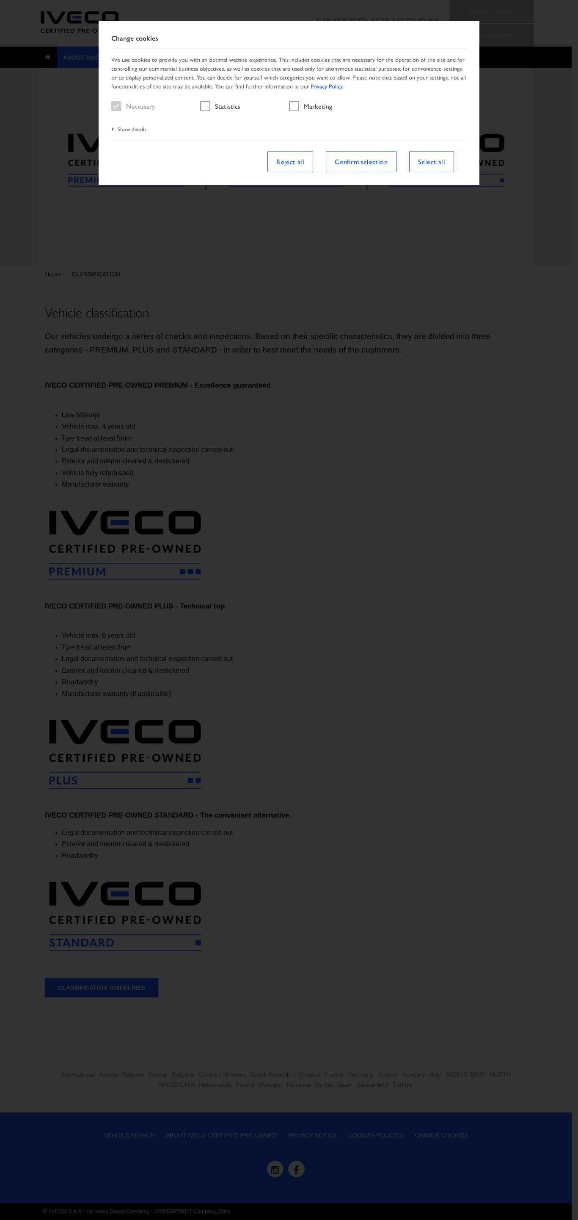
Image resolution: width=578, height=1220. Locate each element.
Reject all (290, 161)
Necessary (140, 106)
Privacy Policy (326, 86)
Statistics (227, 106)
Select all (431, 161)
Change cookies (134, 38)
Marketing (318, 106)
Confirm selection (361, 161)
